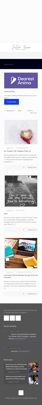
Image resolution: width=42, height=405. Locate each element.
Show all (33, 113)
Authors (30, 111)
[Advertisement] (21, 21)
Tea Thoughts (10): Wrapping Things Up (17, 151)
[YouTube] (22, 401)
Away (6, 213)
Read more (32, 167)
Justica (8, 148)
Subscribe (11, 102)
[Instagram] (25, 401)
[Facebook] (16, 401)
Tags (19, 111)
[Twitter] (19, 401)
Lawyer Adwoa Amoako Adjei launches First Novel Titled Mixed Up (23, 341)
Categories (10, 111)
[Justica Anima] (21, 47)
